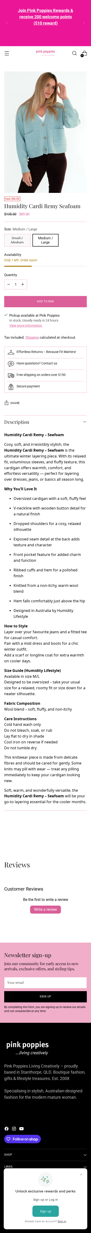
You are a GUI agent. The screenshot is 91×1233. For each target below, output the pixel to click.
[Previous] (7, 23)
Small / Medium (17, 240)
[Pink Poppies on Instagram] (14, 1129)
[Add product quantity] (22, 284)
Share (15, 403)
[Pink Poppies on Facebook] (7, 1129)
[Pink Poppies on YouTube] (22, 1129)
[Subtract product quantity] (8, 284)
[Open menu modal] (6, 53)
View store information (25, 325)
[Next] (84, 23)
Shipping (32, 337)
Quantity (10, 275)
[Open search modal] (74, 53)
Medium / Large (45, 240)
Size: (20, 229)
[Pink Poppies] (45, 53)
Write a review (45, 909)
